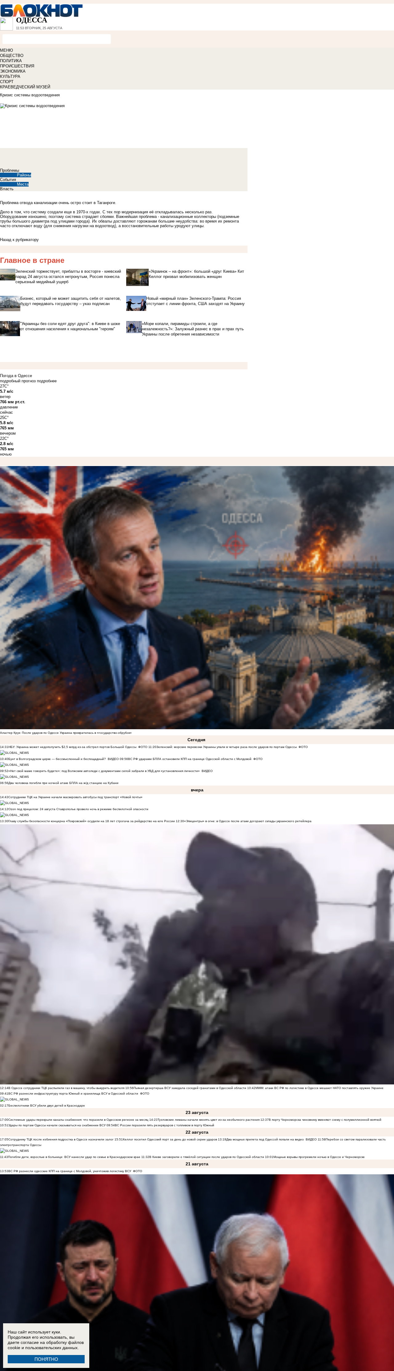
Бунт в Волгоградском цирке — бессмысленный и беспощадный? (57, 759)
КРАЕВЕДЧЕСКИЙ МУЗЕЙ (25, 87)
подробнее (47, 381)
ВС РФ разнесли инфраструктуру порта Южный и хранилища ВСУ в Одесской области (73, 1093)
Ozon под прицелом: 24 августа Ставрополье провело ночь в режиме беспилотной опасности (78, 809)
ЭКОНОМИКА (13, 71)
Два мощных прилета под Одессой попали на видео (265, 1139)
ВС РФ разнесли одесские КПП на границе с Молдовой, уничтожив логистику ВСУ (69, 1171)
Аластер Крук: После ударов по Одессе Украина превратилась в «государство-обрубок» (66, 732)
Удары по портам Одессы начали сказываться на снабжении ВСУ (57, 1125)
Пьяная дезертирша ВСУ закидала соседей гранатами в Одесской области (190, 1088)
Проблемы (9, 170)
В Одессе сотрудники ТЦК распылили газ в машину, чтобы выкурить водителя (66, 1088)
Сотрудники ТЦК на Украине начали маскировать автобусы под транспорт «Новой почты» (75, 797)
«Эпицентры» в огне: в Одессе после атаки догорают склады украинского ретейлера (248, 821)
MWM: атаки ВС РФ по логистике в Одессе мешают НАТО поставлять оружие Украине (319, 1088)
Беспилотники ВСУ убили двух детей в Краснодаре (46, 1105)
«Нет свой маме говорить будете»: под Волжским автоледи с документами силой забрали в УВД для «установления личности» (104, 771)
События (8, 179)
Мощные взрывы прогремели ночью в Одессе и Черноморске (319, 1157)
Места (23, 184)
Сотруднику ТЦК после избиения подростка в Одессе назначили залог (61, 1139)
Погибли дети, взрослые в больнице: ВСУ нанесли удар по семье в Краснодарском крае (74, 1157)
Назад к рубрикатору (19, 239)
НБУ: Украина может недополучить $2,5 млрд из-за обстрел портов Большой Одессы (72, 747)
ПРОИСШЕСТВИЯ (17, 66)
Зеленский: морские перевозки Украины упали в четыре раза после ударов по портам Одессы (226, 747)
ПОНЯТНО (46, 1359)
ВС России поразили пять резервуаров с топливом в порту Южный (164, 1125)
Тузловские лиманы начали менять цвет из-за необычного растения (208, 1119)
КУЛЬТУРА (10, 76)
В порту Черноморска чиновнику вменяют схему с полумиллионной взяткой (325, 1119)
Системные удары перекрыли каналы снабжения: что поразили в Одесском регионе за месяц (78, 1119)
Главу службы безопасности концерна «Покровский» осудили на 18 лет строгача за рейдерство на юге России (92, 821)
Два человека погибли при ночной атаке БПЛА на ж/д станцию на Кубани (63, 783)
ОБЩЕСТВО (11, 55)
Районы (24, 175)
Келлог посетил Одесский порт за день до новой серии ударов (170, 1139)
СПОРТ (7, 81)
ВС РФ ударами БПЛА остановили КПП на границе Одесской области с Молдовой (189, 759)
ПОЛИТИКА (11, 60)
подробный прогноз (18, 381)
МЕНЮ (6, 50)
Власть (7, 189)
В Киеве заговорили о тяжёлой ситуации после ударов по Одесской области (206, 1157)
